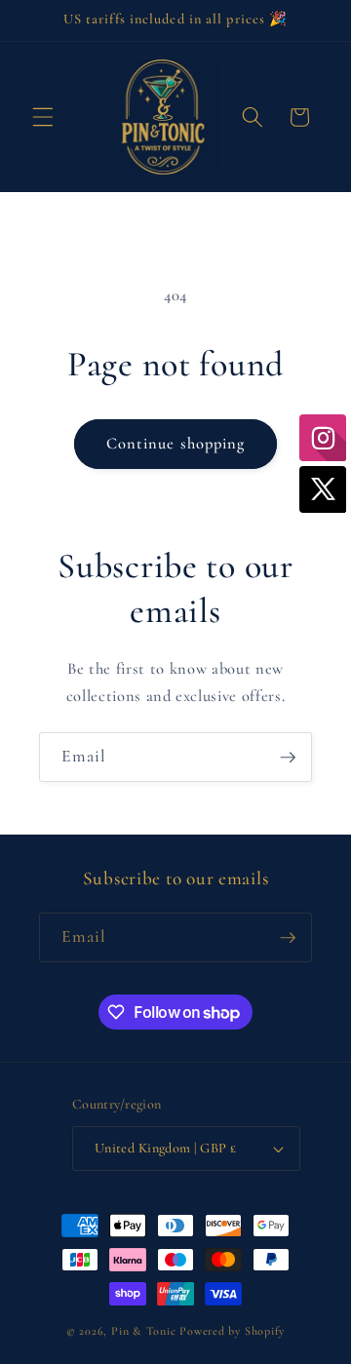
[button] (43, 117)
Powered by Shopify (232, 1331)
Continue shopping (176, 443)
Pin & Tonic (143, 1331)
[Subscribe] (287, 757)
